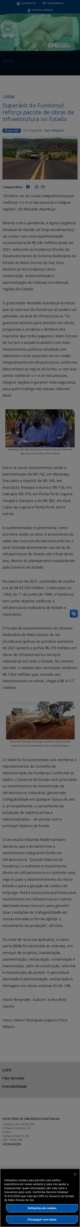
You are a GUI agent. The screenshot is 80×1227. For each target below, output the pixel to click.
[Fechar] (75, 1174)
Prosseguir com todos (42, 1219)
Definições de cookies (42, 1208)
